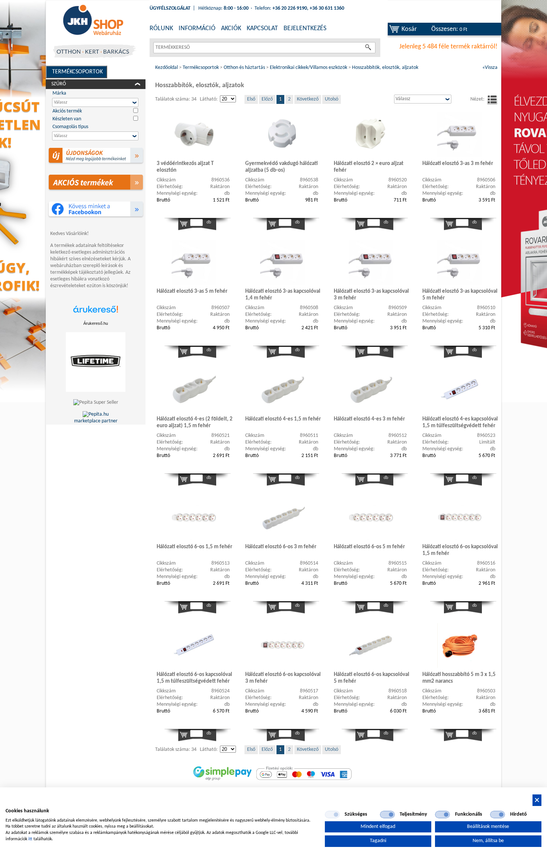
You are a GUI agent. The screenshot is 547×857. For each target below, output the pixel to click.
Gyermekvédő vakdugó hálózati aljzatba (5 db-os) (281, 167)
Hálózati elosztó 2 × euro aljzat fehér (368, 167)
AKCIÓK (231, 28)
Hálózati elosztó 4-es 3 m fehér (369, 419)
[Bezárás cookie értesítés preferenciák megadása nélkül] (536, 800)
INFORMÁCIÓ (197, 28)
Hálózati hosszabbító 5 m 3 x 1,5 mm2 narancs (459, 678)
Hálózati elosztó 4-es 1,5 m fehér (283, 419)
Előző (267, 99)
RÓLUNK (161, 28)
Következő (308, 99)
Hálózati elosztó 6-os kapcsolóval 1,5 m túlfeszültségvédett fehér (194, 678)
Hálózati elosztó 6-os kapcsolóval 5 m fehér (371, 678)
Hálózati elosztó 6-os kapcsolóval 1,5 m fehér (460, 550)
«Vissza (490, 67)
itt (30, 839)
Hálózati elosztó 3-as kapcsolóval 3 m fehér (371, 295)
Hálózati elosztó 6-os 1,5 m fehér (194, 547)
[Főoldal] (93, 20)
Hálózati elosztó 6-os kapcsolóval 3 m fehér (283, 678)
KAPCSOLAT (262, 28)
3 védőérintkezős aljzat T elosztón (185, 167)
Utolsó (331, 99)
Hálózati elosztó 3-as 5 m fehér (192, 291)
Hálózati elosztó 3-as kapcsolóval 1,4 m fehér (282, 295)
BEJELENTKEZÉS (305, 28)
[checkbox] (332, 814)
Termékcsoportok (77, 72)
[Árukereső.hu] (95, 313)
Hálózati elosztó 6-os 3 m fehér (280, 547)
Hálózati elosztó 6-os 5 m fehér (369, 547)
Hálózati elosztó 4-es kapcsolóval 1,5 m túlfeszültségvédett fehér (460, 422)
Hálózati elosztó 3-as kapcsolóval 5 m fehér (460, 295)
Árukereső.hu (95, 323)
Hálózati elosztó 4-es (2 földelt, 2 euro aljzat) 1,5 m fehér (195, 422)
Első (251, 99)
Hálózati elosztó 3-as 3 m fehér (457, 163)
